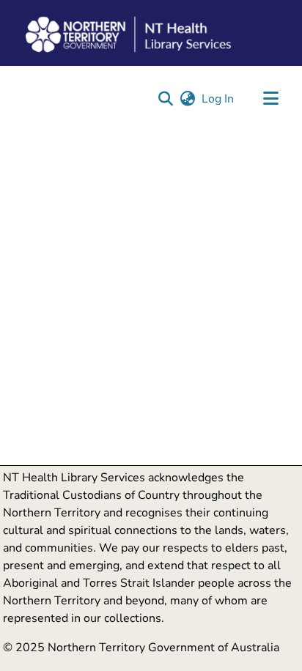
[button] (165, 99)
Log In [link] (218, 99)
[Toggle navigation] (270, 99)
